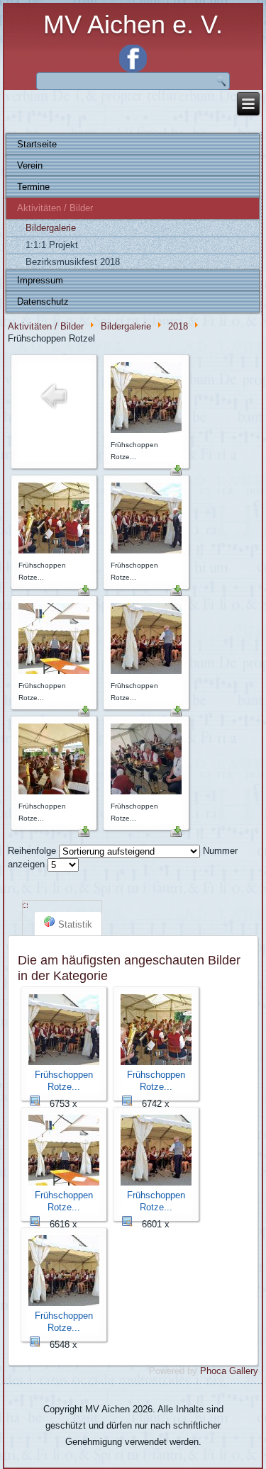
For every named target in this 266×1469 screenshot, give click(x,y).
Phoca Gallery (229, 1371)
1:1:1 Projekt (52, 245)
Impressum (40, 280)
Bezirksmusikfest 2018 (73, 262)
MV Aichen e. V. (133, 24)
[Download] (176, 472)
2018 (178, 327)
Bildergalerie (51, 228)
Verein (30, 165)
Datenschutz (43, 301)
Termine (33, 186)
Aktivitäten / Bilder (55, 208)
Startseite (37, 144)
